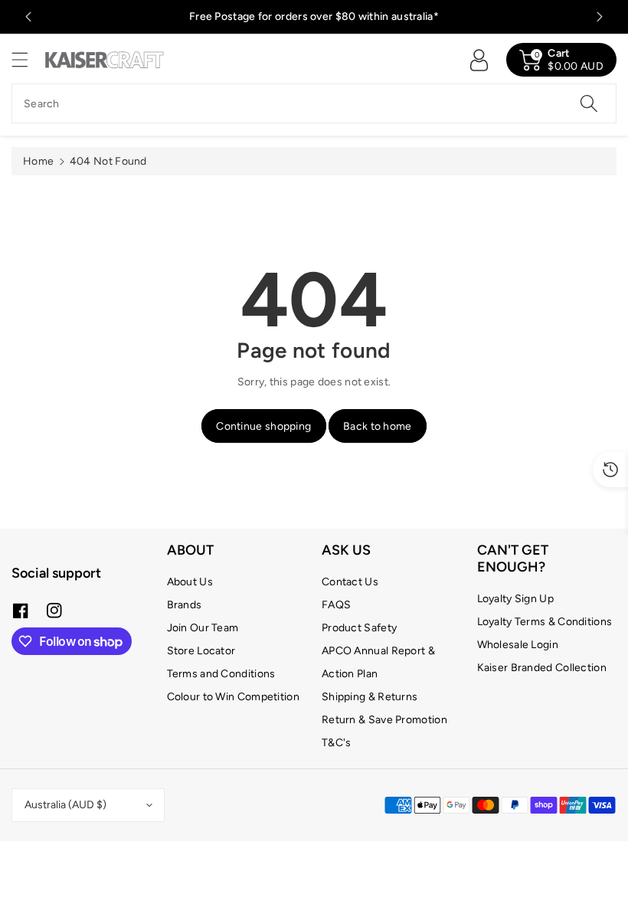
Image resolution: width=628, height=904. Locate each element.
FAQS (336, 604)
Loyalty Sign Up (515, 598)
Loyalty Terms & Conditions (545, 621)
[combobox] (314, 103)
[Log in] (479, 60)
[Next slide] (600, 17)
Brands (184, 604)
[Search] (589, 103)
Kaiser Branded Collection (542, 667)
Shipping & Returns (369, 696)
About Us (190, 581)
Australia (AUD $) (65, 804)
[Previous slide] (28, 17)
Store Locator (201, 650)
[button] (26, 59)
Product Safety (359, 627)
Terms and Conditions (221, 673)
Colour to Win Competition (233, 696)
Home (38, 161)
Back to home (377, 426)
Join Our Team (203, 627)
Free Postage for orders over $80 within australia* (314, 16)
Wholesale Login (518, 644)
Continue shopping (263, 426)
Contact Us (350, 581)
